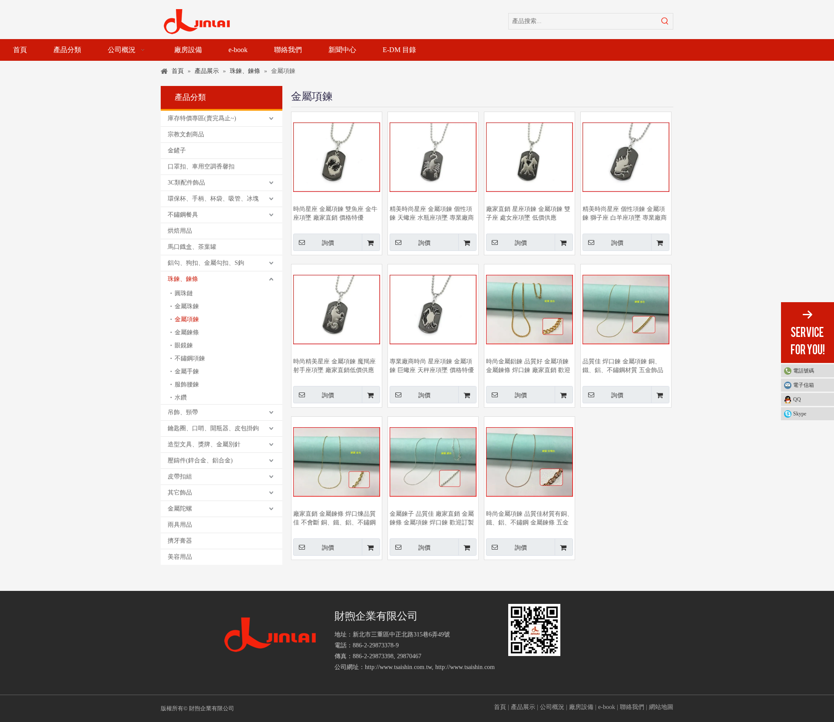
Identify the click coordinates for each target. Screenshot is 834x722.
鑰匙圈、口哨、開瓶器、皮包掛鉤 (213, 428)
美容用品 (180, 557)
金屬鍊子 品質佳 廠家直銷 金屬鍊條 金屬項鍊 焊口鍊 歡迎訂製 (432, 518)
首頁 (500, 707)
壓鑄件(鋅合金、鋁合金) (200, 460)
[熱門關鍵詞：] (665, 21)
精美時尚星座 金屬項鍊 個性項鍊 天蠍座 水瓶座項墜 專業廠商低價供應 (432, 214)
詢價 (328, 242)
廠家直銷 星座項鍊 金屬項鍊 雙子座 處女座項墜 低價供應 (528, 213)
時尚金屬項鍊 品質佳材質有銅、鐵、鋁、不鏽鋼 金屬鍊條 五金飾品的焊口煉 (529, 519)
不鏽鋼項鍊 (190, 358)
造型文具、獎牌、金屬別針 (204, 444)
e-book (606, 707)
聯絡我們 (632, 707)
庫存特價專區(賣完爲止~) (202, 118)
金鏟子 (177, 150)
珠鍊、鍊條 (183, 279)
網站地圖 (661, 707)
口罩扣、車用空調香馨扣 (201, 166)
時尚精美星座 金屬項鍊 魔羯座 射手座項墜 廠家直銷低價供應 (334, 365)
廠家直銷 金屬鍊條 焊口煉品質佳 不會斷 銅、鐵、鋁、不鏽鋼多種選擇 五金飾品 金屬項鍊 (334, 519)
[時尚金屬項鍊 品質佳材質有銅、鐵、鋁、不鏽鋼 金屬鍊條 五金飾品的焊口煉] (529, 461)
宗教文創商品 (186, 134)
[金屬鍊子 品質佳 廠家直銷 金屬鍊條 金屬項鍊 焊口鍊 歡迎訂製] (433, 461)
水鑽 (181, 397)
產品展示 (523, 707)
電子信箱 (803, 385)
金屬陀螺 (180, 508)
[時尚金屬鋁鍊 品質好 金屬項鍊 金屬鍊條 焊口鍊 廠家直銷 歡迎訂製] (529, 309)
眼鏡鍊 (184, 345)
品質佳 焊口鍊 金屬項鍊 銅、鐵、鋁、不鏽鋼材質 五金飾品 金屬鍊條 (622, 366)
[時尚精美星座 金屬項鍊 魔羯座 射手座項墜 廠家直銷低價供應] (336, 309)
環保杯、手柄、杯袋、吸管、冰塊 (213, 198)
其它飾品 (180, 492)
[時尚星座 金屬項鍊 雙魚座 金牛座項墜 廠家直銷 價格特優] (336, 156)
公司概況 (552, 707)
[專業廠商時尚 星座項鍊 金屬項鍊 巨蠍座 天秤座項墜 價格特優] (433, 309)
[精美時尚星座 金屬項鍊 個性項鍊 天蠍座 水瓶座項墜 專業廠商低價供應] (433, 156)
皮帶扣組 (180, 476)
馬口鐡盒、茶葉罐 (192, 247)
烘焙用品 (180, 230)
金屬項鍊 (187, 319)
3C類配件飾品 (186, 182)
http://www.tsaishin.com (465, 667)
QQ (797, 399)
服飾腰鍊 (187, 384)
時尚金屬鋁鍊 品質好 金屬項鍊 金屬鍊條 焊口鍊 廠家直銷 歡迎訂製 (528, 366)
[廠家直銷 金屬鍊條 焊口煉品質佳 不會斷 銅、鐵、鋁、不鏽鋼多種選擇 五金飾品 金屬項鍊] (336, 461)
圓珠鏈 (184, 293)
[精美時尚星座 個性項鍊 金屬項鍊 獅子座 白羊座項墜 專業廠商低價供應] (625, 156)
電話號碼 (803, 371)
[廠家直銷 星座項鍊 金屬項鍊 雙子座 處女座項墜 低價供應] (529, 156)
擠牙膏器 (180, 540)
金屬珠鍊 (187, 306)
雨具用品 (180, 524)
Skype (799, 414)
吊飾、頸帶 (183, 412)
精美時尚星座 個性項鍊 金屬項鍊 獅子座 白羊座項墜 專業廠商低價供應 (624, 214)
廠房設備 (581, 707)
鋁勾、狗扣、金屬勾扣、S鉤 (206, 263)
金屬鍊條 (187, 332)
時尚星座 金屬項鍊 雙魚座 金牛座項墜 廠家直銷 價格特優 (335, 213)
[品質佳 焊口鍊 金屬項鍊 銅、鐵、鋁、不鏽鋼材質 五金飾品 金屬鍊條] (625, 309)
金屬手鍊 (187, 371)
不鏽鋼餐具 (183, 214)
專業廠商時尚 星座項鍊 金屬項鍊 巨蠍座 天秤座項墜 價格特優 (432, 365)
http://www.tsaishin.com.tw (398, 667)
